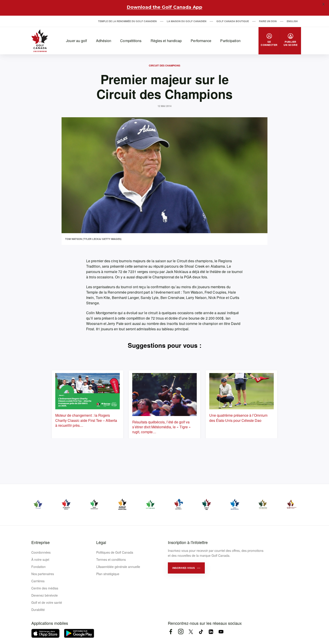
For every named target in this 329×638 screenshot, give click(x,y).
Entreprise (40, 542)
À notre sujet (40, 559)
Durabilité (38, 609)
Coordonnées (41, 552)
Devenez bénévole (44, 595)
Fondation (38, 566)
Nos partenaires (42, 574)
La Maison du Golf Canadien (186, 21)
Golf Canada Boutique (232, 21)
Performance (201, 40)
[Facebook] (170, 631)
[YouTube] (221, 631)
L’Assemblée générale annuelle (118, 566)
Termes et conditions (111, 559)
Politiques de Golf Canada (114, 552)
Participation (230, 40)
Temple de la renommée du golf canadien (127, 21)
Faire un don (268, 21)
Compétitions (130, 40)
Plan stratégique (107, 574)
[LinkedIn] (211, 631)
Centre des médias (44, 588)
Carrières (38, 581)
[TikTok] (201, 631)
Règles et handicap (166, 40)
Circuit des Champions (164, 65)
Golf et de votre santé (46, 602)
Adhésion (103, 40)
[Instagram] (181, 631)
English (292, 21)
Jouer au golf (76, 40)
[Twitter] (191, 631)
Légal (101, 542)
